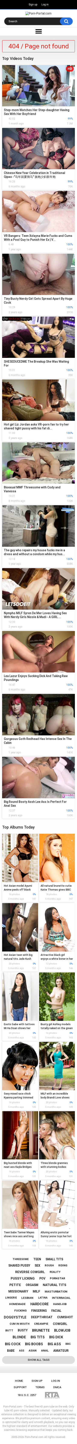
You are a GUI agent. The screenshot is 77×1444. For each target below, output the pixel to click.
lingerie (11, 1297)
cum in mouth (20, 1323)
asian (33, 1350)
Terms (40, 1387)
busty (23, 1330)
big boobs (34, 1344)
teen (37, 1259)
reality (55, 1271)
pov (42, 1278)
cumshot (65, 1317)
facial (56, 1310)
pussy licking (23, 1278)
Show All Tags (39, 1359)
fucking (20, 1310)
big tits (38, 1337)
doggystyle (15, 1317)
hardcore (39, 1304)
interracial (61, 1297)
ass (21, 1350)
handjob (60, 1304)
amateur (61, 1351)
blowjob (62, 1330)
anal (45, 1350)
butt (9, 1330)
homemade (17, 1304)
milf (36, 1291)
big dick (56, 1337)
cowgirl (60, 1324)
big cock (13, 1344)
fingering (39, 1310)
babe (11, 1350)
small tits (54, 1259)
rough (49, 1265)
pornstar (57, 1278)
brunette (41, 1330)
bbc (68, 1343)
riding (62, 1265)
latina (42, 1297)
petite (15, 1285)
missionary (18, 1291)
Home (19, 1380)
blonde (19, 1337)
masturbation (56, 1291)
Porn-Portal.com (34, 1437)
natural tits (54, 1285)
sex (37, 1265)
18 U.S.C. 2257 (27, 1395)
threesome (21, 1259)
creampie (41, 1323)
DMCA (57, 1387)
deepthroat (42, 1317)
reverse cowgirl (30, 1272)
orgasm (32, 1285)
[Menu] (38, 31)
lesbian (27, 1297)
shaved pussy (19, 1265)
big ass (54, 1344)
